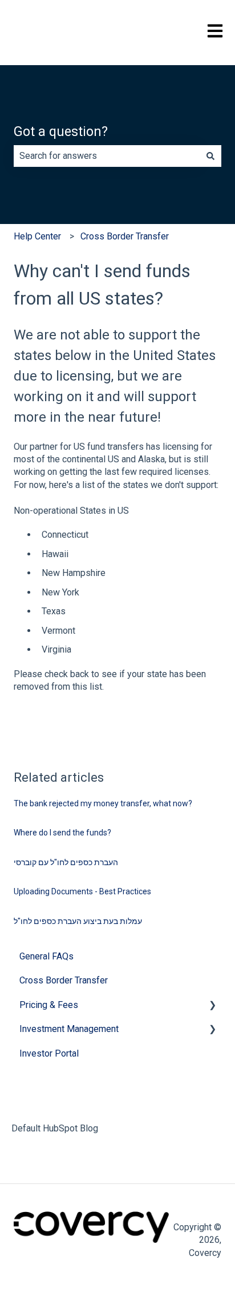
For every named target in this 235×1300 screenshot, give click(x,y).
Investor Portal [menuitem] (49, 1053)
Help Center (37, 236)
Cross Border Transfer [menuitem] (63, 980)
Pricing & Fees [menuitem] (48, 1004)
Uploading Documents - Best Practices (82, 891)
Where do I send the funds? (62, 832)
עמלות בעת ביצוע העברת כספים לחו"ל (78, 921)
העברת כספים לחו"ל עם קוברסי (66, 862)
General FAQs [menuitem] (46, 956)
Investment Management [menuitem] (69, 1028)
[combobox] (107, 156)
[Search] (210, 156)
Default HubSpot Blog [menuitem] (54, 1128)
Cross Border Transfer (124, 236)
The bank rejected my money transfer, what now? (103, 803)
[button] (212, 1006)
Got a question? (61, 131)
